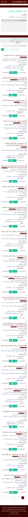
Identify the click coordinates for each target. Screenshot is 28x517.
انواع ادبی (8, 66)
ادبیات (16, 17)
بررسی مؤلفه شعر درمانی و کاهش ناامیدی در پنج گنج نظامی (14, 187)
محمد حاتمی (7, 211)
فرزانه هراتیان (20, 211)
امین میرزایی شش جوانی (17, 349)
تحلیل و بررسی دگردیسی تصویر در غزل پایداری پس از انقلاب (14, 412)
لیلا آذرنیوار (20, 190)
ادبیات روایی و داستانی (18, 68)
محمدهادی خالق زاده (9, 235)
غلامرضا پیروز (5, 435)
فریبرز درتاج (13, 211)
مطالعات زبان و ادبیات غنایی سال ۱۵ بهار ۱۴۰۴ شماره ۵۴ (12, 85)
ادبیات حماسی (20, 157)
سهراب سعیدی (20, 392)
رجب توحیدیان (19, 104)
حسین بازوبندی (19, 148)
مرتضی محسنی (12, 435)
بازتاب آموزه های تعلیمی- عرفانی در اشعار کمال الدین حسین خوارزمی (14, 101)
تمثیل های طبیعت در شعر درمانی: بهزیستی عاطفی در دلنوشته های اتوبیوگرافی (14, 208)
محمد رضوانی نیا (19, 235)
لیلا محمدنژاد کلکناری (18, 81)
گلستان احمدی (19, 124)
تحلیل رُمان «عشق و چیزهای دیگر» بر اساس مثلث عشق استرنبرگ (15, 476)
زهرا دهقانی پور (19, 259)
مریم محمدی (20, 435)
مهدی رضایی (14, 415)
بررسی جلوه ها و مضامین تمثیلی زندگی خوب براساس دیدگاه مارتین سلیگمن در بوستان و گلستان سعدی (14, 298)
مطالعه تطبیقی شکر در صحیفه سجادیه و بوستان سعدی (14, 346)
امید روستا (7, 392)
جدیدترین (18, 41)
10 (15, 500)
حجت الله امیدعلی (19, 480)
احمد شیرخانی (12, 259)
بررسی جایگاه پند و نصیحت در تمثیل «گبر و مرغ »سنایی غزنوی (15, 389)
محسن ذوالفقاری (9, 478)
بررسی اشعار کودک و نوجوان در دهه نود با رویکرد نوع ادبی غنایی (14, 433)
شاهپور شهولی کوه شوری (10, 124)
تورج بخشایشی (19, 370)
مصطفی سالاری (13, 59)
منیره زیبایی (20, 458)
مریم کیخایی (20, 59)
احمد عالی (20, 415)
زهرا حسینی (13, 169)
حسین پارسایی (9, 81)
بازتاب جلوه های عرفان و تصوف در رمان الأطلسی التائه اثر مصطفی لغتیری (14, 455)
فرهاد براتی (13, 392)
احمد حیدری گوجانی (18, 478)
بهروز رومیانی (5, 59)
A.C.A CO (10, 514)
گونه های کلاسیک (8, 68)
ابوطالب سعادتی (17, 212)
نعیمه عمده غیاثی (19, 302)
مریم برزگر (13, 370)
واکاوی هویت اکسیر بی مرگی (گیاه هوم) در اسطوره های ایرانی (15, 367)
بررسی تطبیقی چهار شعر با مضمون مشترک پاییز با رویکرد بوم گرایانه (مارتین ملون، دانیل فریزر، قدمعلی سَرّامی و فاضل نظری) (15, 325)
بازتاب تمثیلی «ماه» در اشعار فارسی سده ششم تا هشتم (14, 232)
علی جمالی (20, 328)
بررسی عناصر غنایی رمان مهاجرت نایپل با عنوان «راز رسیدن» (15, 256)
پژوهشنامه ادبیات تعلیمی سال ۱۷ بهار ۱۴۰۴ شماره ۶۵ (13, 105)
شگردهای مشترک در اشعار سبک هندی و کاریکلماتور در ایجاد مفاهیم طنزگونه (14, 78)
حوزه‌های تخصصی (23, 17)
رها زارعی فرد (20, 169)
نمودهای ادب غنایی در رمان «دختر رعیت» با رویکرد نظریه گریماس (15, 122)
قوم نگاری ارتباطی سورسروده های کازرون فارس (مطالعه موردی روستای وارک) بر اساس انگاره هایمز (14, 166)
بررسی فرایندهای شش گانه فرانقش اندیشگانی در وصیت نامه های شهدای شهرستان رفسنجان (15, 145)
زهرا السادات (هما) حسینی (17, 280)
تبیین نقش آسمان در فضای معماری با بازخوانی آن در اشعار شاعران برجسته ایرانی (14, 277)
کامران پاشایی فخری (10, 302)
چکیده (15, 72)
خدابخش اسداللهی (13, 190)
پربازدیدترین (12, 41)
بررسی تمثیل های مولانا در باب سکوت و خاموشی (15, 56)
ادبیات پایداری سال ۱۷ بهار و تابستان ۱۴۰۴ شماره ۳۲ (13, 150)
